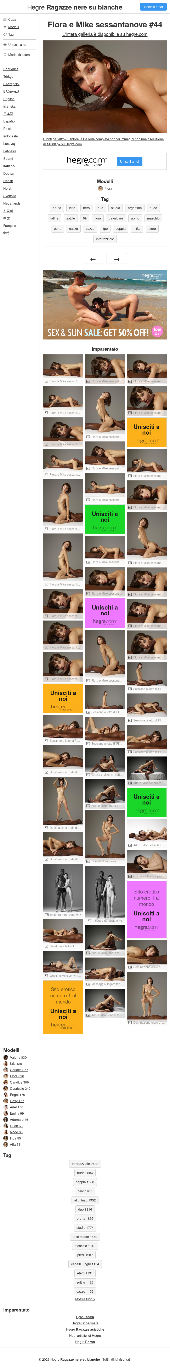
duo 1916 (85, 1209)
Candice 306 (19, 1082)
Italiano (9, 166)
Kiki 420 (16, 1063)
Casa (12, 19)
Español (9, 121)
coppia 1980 (85, 1181)
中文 (6, 218)
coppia (121, 228)
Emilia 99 (17, 1113)
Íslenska (9, 106)
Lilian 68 (16, 1125)
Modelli (13, 26)
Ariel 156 (16, 1107)
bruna (57, 207)
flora (98, 218)
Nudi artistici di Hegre (85, 1335)
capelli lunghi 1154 (85, 1264)
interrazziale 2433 (85, 1163)
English (9, 98)
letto (72, 207)
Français (9, 225)
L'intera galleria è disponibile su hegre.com (105, 33)
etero (152, 228)
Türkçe (8, 76)
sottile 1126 (85, 1282)
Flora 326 (17, 1076)
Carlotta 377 (19, 1069)
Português (10, 69)
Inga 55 (15, 1138)
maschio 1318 (85, 1245)
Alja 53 (15, 1144)
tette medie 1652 (85, 1236)
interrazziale (105, 238)
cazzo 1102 (85, 1291)
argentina (135, 207)
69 (85, 218)
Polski (7, 128)
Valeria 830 (18, 1057)
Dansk (8, 180)
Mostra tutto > (85, 1299)
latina (54, 218)
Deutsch (9, 173)
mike (137, 228)
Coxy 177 (17, 1100)
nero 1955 (85, 1191)
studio (115, 207)
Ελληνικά (11, 91)
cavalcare (116, 218)
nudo (153, 207)
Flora (108, 188)
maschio (153, 218)
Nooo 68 (16, 1132)
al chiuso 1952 (85, 1200)
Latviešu (9, 151)
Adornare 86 (19, 1119)
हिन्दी (6, 233)
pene (57, 228)
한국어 (8, 210)
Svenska (9, 195)
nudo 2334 (85, 1172)
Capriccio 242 (20, 1088)
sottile (70, 218)
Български (11, 83)
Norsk (7, 188)
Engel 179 (17, 1094)
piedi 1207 (85, 1254)
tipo (105, 228)
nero (86, 207)
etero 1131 (85, 1273)
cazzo (73, 228)
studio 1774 (85, 1227)
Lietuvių (9, 143)
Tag (11, 34)
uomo (135, 218)
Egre (85, 1316)
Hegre (74, 6)
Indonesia (10, 136)
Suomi (8, 158)
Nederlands (12, 203)
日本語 (8, 113)
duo (100, 207)
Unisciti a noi (153, 6)
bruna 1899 (85, 1218)
